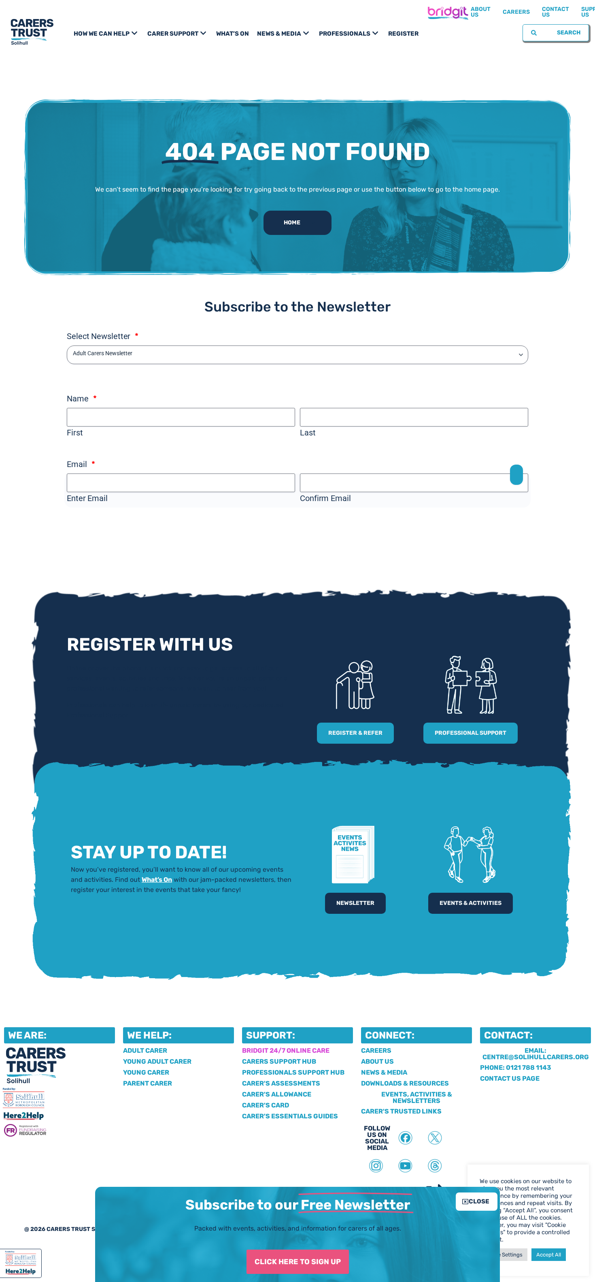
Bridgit (447, 12)
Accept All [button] (548, 1255)
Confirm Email (325, 498)
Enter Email (87, 498)
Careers (516, 12)
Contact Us (555, 12)
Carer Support (172, 33)
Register (403, 33)
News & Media (279, 33)
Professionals (344, 33)
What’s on (232, 33)
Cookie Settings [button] (503, 1255)
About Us (481, 12)
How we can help (102, 33)
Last (308, 432)
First (75, 432)
